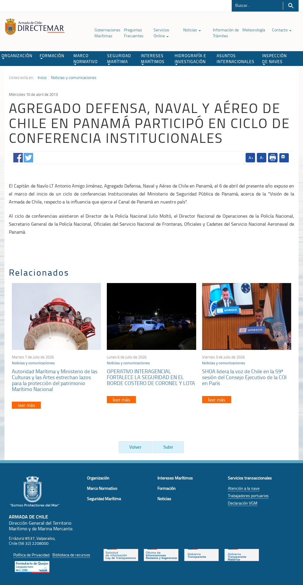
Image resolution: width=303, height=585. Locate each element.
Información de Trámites (226, 32)
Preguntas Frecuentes (134, 32)
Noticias (190, 30)
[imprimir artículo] (273, 157)
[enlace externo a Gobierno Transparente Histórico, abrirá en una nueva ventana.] (241, 554)
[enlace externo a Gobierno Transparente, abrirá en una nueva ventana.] (201, 554)
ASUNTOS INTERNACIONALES (235, 58)
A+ (251, 157)
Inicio (42, 77)
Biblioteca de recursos (71, 554)
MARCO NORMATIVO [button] (85, 58)
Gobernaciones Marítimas (107, 32)
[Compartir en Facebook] (18, 156)
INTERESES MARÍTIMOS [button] (153, 58)
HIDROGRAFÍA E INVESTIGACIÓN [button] (190, 58)
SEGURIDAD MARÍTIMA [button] (119, 58)
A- (262, 157)
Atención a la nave (244, 488)
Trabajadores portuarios (248, 495)
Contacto (280, 30)
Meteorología (253, 30)
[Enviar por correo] (284, 158)
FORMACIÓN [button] (52, 55)
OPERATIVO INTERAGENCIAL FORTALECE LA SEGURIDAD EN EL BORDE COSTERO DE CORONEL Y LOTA (151, 377)
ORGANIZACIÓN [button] (16, 55)
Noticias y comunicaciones (73, 77)
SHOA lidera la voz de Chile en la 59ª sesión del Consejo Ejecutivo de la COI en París (244, 377)
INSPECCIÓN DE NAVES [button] (274, 58)
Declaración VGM (242, 503)
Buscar (291, 6)
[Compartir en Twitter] (28, 156)
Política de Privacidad (31, 554)
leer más (26, 405)
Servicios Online (161, 32)
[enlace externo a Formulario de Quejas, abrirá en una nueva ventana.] (32, 566)
